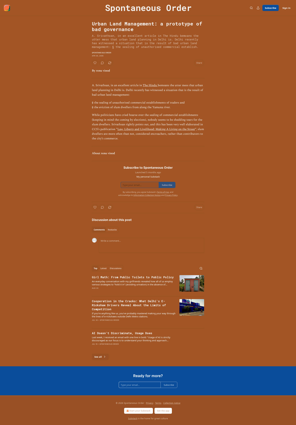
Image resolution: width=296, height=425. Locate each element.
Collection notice (171, 403)
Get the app (163, 410)
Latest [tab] (103, 268)
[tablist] (105, 230)
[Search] (251, 8)
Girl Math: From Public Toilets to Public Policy (133, 277)
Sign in (286, 7)
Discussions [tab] (115, 268)
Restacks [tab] (112, 229)
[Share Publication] (258, 8)
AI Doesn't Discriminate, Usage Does (122, 333)
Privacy (149, 403)
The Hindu (150, 85)
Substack (132, 418)
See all (98, 356)
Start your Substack (139, 410)
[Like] (95, 63)
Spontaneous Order (101, 53)
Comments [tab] (99, 229)
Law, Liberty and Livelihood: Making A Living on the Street (156, 129)
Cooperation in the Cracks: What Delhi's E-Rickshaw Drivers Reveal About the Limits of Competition (129, 305)
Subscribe (270, 7)
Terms (158, 403)
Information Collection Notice (147, 195)
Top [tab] (95, 268)
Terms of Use (163, 192)
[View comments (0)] (102, 63)
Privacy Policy (171, 195)
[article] (148, 284)
